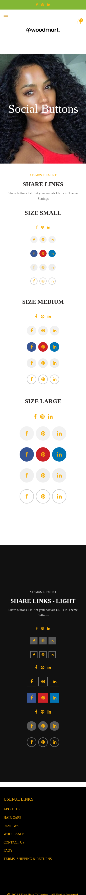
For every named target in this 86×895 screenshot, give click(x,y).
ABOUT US (12, 809)
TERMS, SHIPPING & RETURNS (28, 859)
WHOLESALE (14, 834)
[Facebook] (36, 227)
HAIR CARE (13, 817)
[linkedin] (49, 227)
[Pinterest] (42, 227)
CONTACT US (14, 842)
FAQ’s (8, 850)
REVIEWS (11, 826)
